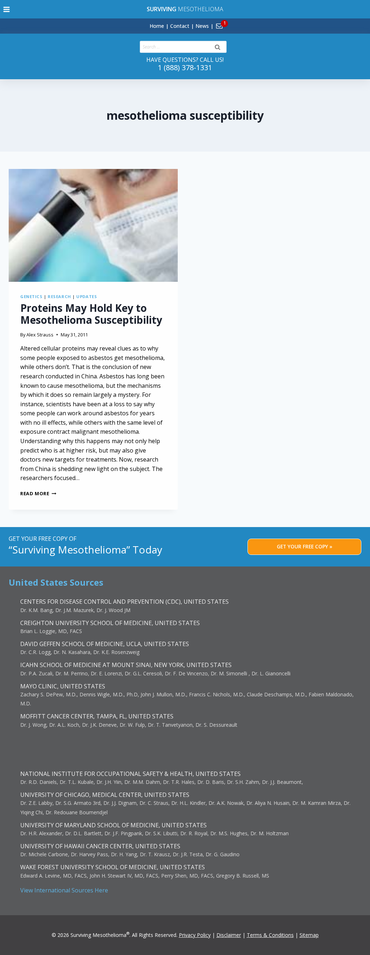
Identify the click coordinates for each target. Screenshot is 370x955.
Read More (38, 493)
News (202, 25)
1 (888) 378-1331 (185, 67)
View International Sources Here (64, 890)
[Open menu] (6, 9)
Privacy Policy (195, 934)
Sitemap (309, 934)
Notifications (231, 21)
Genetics (31, 296)
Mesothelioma (185, 9)
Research (59, 296)
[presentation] (93, 225)
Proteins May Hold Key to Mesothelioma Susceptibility (91, 314)
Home (157, 25)
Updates (86, 296)
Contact (179, 25)
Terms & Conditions (270, 934)
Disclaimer (228, 934)
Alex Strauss (39, 334)
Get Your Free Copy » (304, 546)
